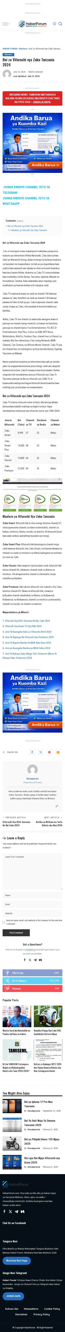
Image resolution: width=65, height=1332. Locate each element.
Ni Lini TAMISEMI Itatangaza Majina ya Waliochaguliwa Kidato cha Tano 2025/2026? (16, 1067)
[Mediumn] (40, 960)
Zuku (5, 251)
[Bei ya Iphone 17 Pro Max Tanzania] (12, 1106)
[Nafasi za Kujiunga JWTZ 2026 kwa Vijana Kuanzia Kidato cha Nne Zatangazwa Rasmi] (48, 1050)
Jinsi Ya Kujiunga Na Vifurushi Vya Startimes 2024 (29, 637)
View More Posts (32, 782)
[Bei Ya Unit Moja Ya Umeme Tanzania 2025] (12, 1125)
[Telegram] (35, 960)
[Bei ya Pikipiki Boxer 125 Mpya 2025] (12, 1143)
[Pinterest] (49, 752)
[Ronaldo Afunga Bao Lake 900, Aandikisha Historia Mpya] (48, 1016)
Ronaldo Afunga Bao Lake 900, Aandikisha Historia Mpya (47, 1032)
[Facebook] (32, 752)
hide (20, 221)
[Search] (60, 24)
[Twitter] (40, 752)
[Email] (58, 752)
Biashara (8, 54)
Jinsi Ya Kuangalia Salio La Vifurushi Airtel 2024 (28, 631)
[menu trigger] (7, 24)
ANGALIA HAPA (42, 102)
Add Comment (36, 72)
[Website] (57, 806)
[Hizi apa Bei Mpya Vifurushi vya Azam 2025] (12, 1162)
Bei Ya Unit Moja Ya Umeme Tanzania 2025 (39, 1122)
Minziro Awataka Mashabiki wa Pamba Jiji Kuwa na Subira (16, 1032)
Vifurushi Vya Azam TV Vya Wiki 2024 (23, 626)
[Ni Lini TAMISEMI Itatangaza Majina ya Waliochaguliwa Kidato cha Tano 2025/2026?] (17, 1050)
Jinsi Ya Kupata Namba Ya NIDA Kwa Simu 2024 (28, 642)
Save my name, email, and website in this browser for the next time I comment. (34, 922)
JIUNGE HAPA (13, 1296)
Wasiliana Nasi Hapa (16, 1260)
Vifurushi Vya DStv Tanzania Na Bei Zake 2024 (27, 620)
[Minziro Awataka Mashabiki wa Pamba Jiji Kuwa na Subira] (17, 1016)
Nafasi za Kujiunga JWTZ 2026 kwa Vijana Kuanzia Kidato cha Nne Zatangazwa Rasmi (47, 1067)
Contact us (30, 949)
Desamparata (32, 778)
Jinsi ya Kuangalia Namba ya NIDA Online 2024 (27, 648)
